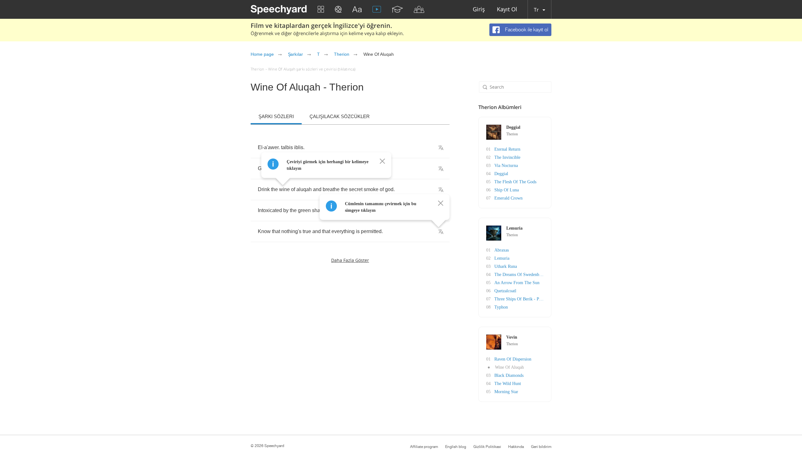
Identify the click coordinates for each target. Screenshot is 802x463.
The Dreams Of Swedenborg (519, 274)
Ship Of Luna (506, 190)
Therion (341, 54)
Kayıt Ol (507, 9)
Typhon (501, 307)
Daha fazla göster (350, 260)
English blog (455, 447)
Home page (262, 54)
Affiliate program (424, 447)
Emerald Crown (508, 198)
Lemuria (501, 258)
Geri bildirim (541, 447)
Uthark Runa (505, 266)
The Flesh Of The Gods (515, 181)
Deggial (501, 173)
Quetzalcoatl (505, 291)
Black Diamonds (508, 375)
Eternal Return (507, 149)
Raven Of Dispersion (512, 359)
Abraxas (501, 250)
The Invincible (507, 157)
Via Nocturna (506, 165)
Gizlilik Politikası (487, 447)
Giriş (479, 9)
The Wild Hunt (507, 383)
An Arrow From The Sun (516, 282)
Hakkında (516, 447)
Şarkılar (295, 54)
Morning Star (506, 391)
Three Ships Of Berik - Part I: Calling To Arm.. (537, 299)
